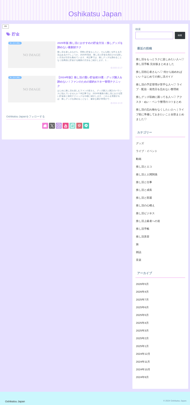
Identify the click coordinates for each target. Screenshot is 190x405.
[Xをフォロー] (52, 126)
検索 (138, 29)
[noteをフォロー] (72, 126)
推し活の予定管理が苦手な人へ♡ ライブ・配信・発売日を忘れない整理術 (159, 87)
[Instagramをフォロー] (59, 126)
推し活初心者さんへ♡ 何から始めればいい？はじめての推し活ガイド (159, 74)
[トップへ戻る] (186, 401)
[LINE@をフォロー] (86, 126)
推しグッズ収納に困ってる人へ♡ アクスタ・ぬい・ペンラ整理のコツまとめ (159, 99)
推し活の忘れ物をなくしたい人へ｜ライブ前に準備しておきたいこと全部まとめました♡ (160, 114)
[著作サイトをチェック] (45, 126)
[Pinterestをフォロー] (79, 126)
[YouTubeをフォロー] (66, 126)
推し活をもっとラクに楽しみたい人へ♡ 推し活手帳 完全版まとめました (160, 62)
